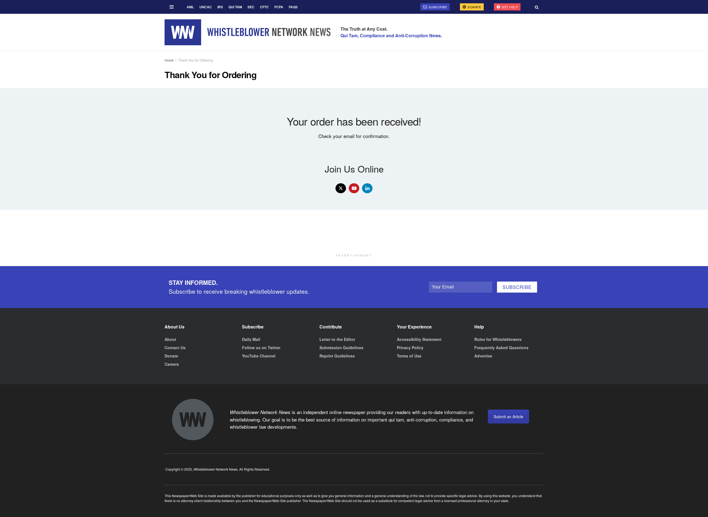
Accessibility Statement (419, 339)
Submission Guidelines (341, 347)
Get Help (509, 7)
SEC (251, 6)
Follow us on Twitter (261, 347)
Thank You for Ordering (195, 60)
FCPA (278, 6)
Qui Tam (235, 6)
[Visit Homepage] (247, 32)
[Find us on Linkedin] (367, 188)
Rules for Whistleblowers (498, 339)
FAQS (293, 6)
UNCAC (205, 6)
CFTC (264, 6)
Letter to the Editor (337, 339)
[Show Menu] (172, 7)
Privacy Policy (410, 347)
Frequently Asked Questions (501, 347)
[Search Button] (536, 7)
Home (169, 60)
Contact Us (175, 347)
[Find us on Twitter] (340, 188)
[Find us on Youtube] (354, 188)
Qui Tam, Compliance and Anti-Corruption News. (391, 35)
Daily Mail (251, 339)
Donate (474, 7)
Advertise (483, 356)
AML (190, 6)
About (170, 339)
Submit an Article (508, 416)
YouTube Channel (258, 356)
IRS (220, 6)
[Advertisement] (354, 237)
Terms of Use (409, 356)
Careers (172, 364)
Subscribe (437, 7)
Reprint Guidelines (337, 356)
